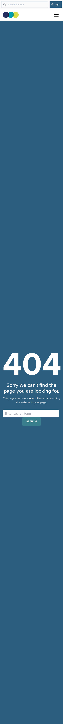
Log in (57, 4)
